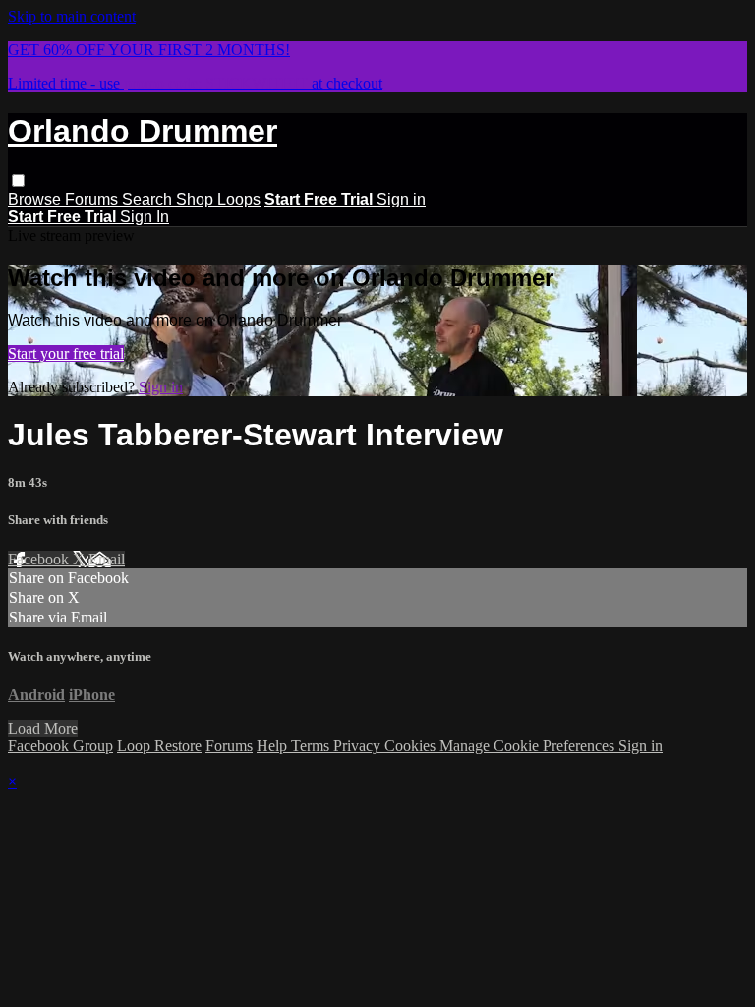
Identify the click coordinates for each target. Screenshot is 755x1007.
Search (149, 199)
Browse (36, 199)
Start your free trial (66, 353)
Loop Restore (159, 746)
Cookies (411, 746)
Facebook (40, 559)
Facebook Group (60, 746)
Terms (312, 746)
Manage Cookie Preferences (528, 746)
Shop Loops (218, 199)
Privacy (358, 746)
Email (106, 559)
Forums (93, 199)
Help (274, 746)
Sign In (144, 216)
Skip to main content (72, 16)
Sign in (401, 199)
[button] (18, 180)
